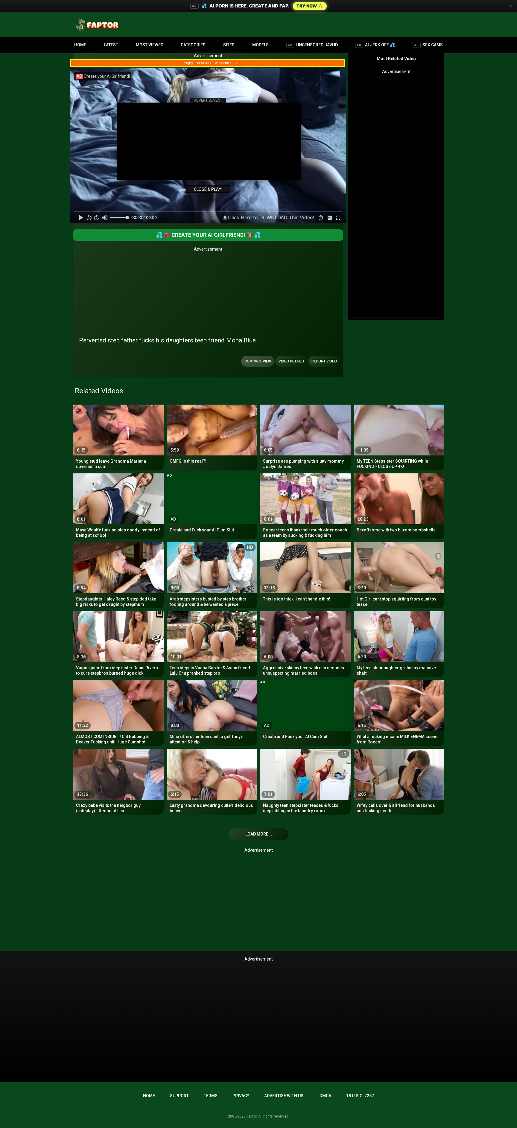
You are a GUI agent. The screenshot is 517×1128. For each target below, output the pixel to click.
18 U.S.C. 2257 (360, 1095)
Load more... (258, 834)
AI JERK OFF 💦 (376, 44)
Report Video (324, 361)
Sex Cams (428, 44)
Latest (111, 44)
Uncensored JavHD (313, 44)
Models (260, 44)
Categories (193, 44)
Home (80, 44)
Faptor (252, 1116)
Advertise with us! (284, 1095)
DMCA (325, 1095)
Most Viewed (149, 44)
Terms (211, 1095)
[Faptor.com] (98, 25)
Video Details (291, 361)
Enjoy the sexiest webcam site (210, 62)
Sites (229, 44)
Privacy (240, 1095)
